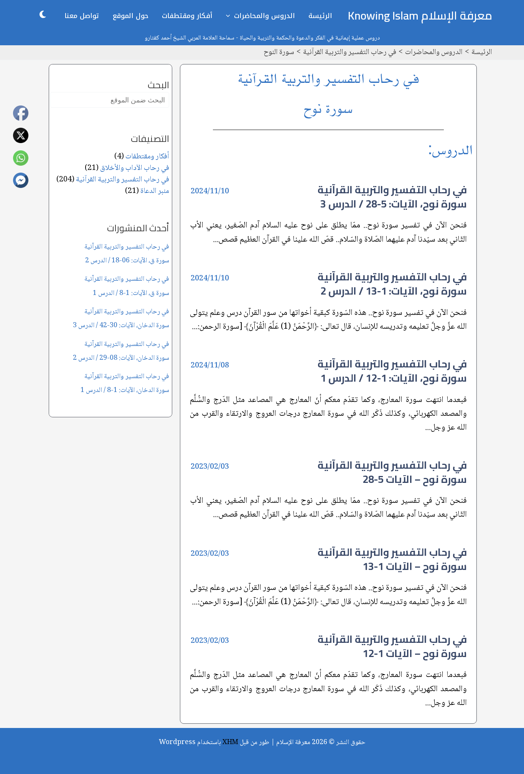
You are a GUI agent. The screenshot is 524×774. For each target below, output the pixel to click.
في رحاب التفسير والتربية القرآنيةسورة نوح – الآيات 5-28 (392, 472)
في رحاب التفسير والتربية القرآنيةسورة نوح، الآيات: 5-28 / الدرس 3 (392, 196)
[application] (230, 15)
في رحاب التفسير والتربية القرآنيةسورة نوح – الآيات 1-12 (392, 646)
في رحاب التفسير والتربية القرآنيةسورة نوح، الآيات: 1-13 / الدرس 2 (392, 283)
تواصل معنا (81, 15)
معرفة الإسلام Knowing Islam (420, 15)
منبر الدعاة (154, 191)
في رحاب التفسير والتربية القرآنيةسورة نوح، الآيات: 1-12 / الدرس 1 (392, 370)
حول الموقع (130, 15)
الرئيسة (320, 15)
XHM (230, 742)
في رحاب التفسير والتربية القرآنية (122, 179)
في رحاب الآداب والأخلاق (134, 168)
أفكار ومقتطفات (187, 15)
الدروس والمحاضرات (264, 15)
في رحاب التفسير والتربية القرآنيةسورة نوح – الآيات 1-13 (392, 559)
